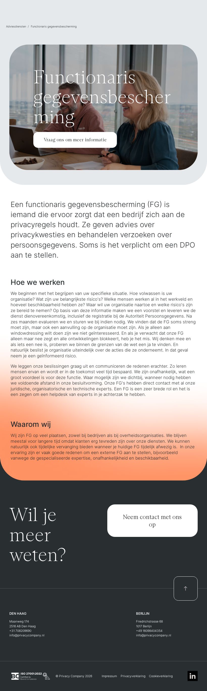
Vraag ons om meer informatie (75, 140)
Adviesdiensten (16, 26)
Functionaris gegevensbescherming (54, 26)
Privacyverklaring (133, 676)
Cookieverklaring (161, 676)
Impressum (109, 676)
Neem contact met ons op (152, 520)
